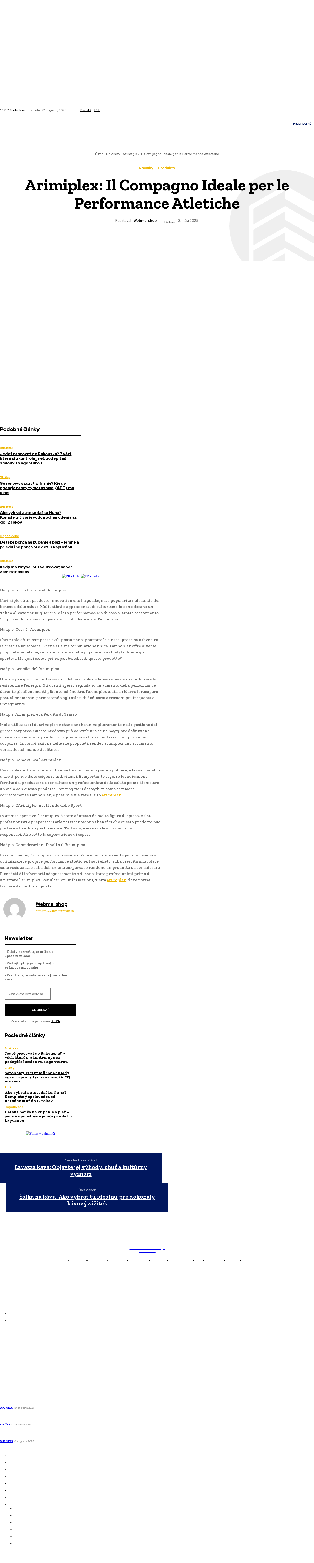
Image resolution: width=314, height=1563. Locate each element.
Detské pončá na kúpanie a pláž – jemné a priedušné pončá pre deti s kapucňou (39, 544)
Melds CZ (8, 1343)
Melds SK (8, 1336)
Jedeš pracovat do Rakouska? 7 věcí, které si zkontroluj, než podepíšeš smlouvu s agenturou (36, 458)
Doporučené (9, 536)
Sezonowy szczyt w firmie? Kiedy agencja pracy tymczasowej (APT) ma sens (37, 488)
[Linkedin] (112, 110)
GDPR (55, 1021)
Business (6, 448)
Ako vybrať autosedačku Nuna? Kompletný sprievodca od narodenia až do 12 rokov (38, 517)
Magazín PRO (11, 1368)
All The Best (10, 1362)
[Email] (189, 240)
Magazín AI (9, 1356)
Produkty (166, 168)
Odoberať (40, 1010)
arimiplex (111, 794)
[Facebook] (107, 110)
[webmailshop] (17, 909)
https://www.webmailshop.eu (55, 911)
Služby (5, 477)
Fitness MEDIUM (14, 1375)
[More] (206, 240)
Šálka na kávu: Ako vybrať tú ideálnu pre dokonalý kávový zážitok (87, 1199)
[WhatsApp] (156, 240)
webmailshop (145, 221)
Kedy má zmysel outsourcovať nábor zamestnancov (36, 569)
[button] (75, 130)
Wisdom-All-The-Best (18, 1381)
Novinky (146, 168)
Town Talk (9, 1349)
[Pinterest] (140, 240)
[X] (118, 110)
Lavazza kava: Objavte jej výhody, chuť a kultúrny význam (81, 1170)
